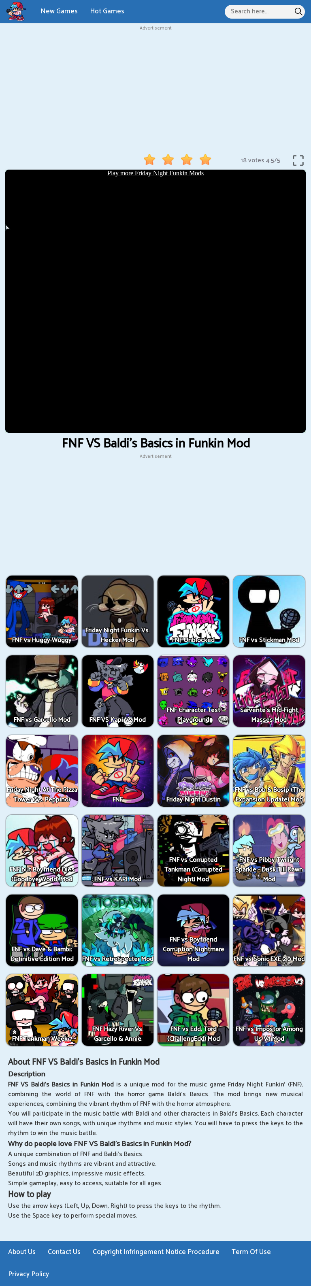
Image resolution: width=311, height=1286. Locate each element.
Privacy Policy (28, 1274)
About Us (22, 1252)
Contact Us (64, 1252)
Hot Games (107, 11)
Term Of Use (251, 1252)
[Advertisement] (155, 88)
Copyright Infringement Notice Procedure (156, 1252)
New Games (59, 11)
